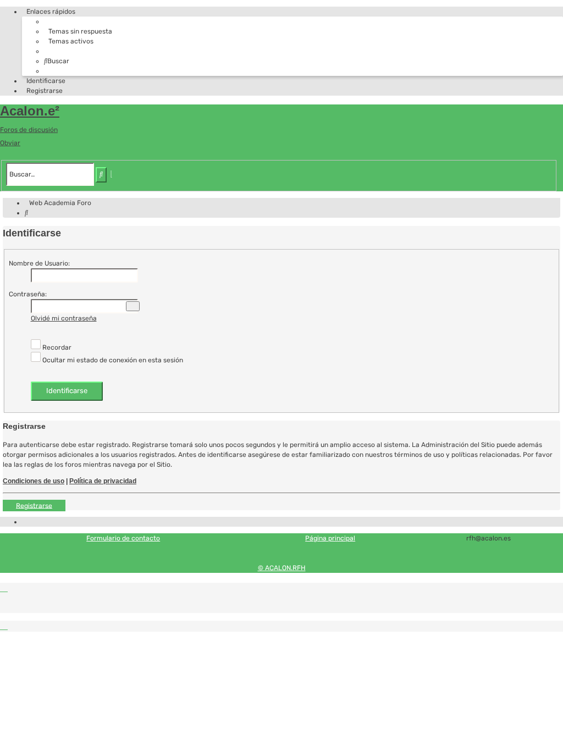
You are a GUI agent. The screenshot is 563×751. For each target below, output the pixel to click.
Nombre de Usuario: (39, 263)
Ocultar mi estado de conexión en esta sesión (112, 360)
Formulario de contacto (123, 538)
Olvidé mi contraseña (64, 318)
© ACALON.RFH (282, 568)
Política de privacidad (102, 481)
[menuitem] (78, 31)
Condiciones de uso (33, 481)
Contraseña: (28, 294)
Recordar (56, 347)
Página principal (330, 538)
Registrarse (34, 505)
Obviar (10, 143)
